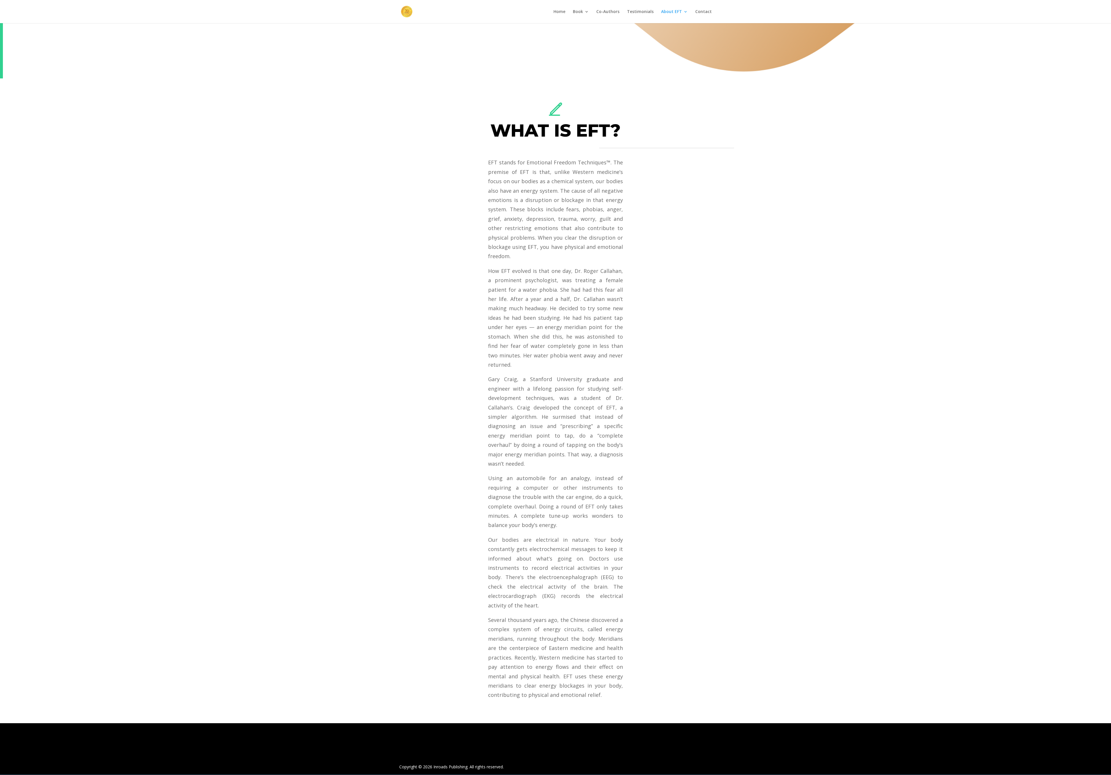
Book (578, 12)
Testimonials (640, 12)
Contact (703, 12)
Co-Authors (607, 12)
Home (559, 12)
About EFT (671, 12)
